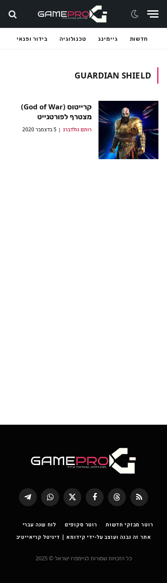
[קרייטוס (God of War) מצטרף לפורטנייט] (128, 130)
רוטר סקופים (81, 524)
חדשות (139, 38)
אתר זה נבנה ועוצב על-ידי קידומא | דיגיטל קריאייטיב (83, 537)
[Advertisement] (83, 285)
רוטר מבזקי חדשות (129, 524)
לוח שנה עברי (39, 524)
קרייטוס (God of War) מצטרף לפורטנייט (56, 111)
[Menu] (152, 14)
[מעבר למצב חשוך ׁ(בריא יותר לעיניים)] (136, 14)
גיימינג (107, 38)
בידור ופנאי (32, 38)
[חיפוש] (13, 14)
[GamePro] (72, 14)
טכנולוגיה (73, 38)
